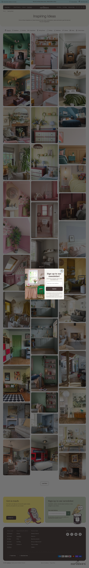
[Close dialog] (61, 270)
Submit (54, 289)
